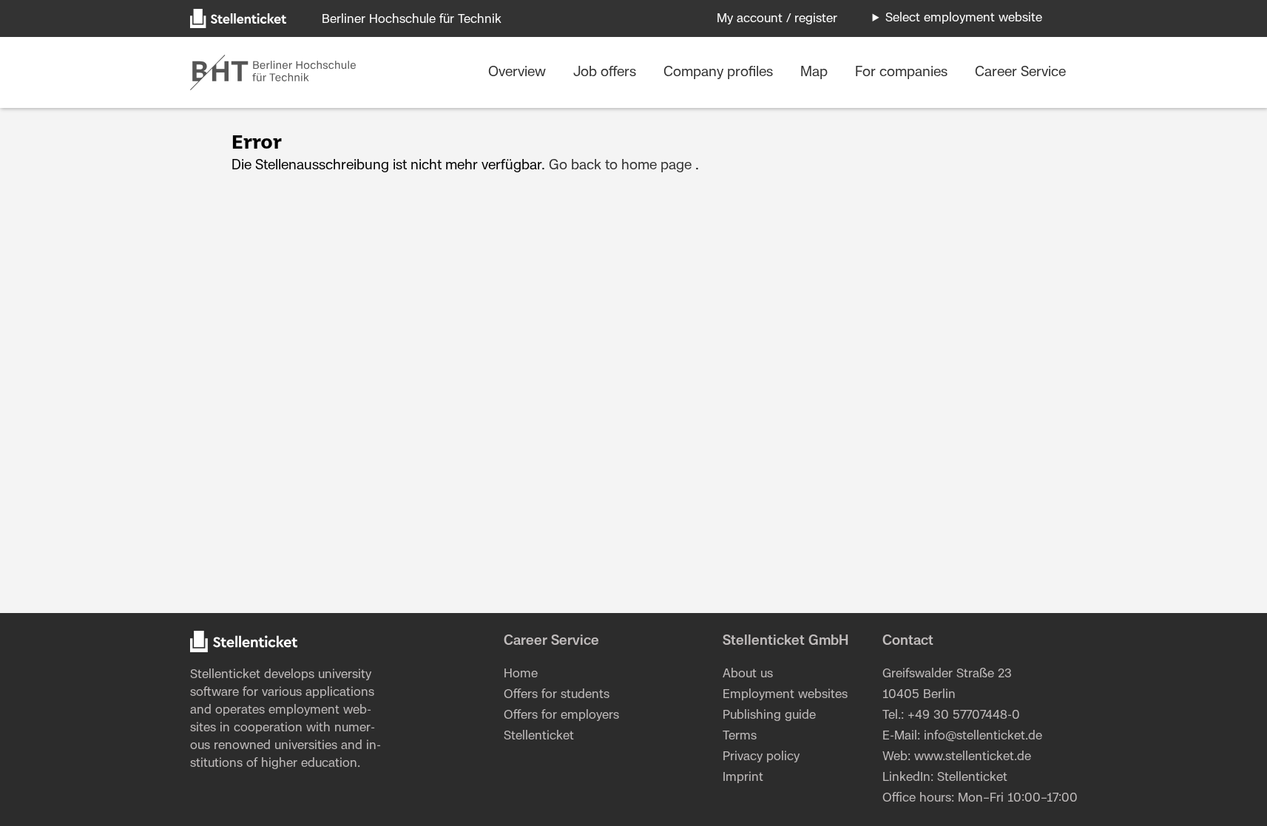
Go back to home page (620, 165)
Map (815, 72)
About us (748, 674)
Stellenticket (225, 674)
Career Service (1020, 72)
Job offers (606, 72)
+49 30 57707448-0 (964, 715)
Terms (740, 736)
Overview (519, 72)
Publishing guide (769, 715)
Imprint (743, 777)
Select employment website (963, 18)
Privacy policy (761, 756)
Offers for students (556, 694)
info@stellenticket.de (983, 736)
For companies (903, 72)
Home (521, 674)
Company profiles (720, 72)
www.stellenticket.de (972, 756)
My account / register (777, 18)
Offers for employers (561, 715)
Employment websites (785, 694)
